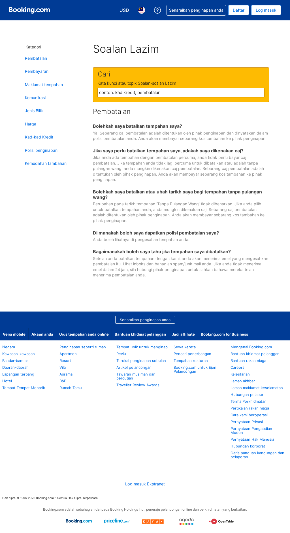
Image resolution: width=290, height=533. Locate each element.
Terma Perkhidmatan (248, 401)
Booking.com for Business (224, 334)
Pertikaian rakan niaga (250, 408)
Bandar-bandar (15, 360)
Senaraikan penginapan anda (145, 319)
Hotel (7, 381)
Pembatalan (36, 58)
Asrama (65, 374)
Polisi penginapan (41, 150)
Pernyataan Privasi (247, 421)
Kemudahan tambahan (46, 163)
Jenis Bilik (34, 110)
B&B (62, 381)
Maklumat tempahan (44, 84)
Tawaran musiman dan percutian (135, 376)
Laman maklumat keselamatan (257, 387)
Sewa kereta (185, 347)
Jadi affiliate (183, 334)
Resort (65, 360)
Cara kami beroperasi (249, 415)
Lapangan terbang (18, 374)
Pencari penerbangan (192, 353)
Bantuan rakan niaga (248, 360)
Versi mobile (14, 334)
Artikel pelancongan (134, 367)
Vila (62, 367)
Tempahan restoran (191, 360)
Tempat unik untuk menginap (142, 347)
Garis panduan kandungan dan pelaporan (257, 455)
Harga (30, 123)
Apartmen (68, 353)
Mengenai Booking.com (251, 347)
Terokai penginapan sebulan (141, 360)
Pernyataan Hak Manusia (252, 439)
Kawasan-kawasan (18, 353)
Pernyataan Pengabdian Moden (251, 430)
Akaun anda (42, 334)
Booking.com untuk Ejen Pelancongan (195, 369)
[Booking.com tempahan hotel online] (29, 10)
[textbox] (181, 92)
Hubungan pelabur (247, 394)
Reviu (121, 353)
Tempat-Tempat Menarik (23, 387)
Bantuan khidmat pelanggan (140, 334)
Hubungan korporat (248, 446)
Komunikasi (35, 97)
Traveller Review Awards (137, 385)
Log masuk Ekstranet (145, 483)
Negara (8, 347)
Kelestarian (240, 374)
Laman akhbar (243, 381)
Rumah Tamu (70, 387)
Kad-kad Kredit (39, 137)
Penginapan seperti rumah (82, 347)
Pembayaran (36, 71)
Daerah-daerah (15, 367)
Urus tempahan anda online (84, 334)
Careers (237, 367)
